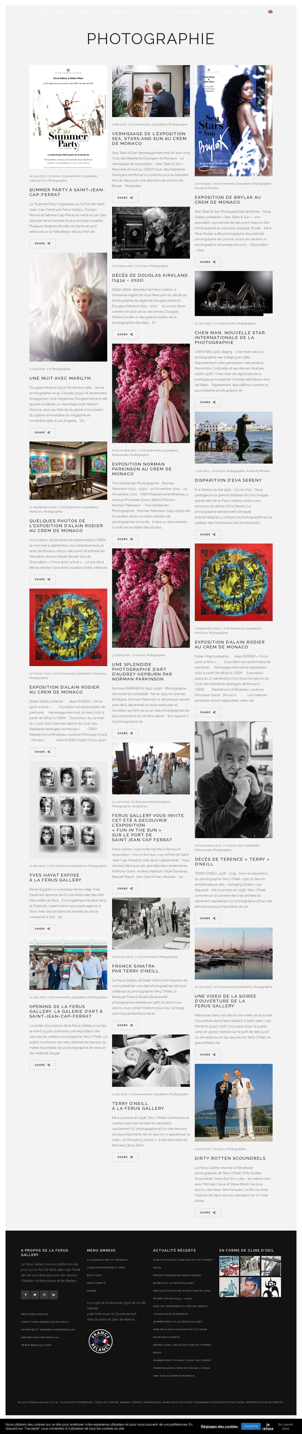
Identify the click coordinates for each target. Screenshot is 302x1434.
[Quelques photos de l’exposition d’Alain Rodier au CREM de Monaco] (68, 470)
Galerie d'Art (38, 180)
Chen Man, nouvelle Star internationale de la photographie (230, 337)
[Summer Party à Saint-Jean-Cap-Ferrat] (68, 117)
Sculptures (139, 806)
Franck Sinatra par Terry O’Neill (135, 968)
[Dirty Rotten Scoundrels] (234, 1103)
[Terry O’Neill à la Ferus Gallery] (151, 1060)
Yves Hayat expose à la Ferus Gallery (55, 877)
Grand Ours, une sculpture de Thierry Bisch (182, 1349)
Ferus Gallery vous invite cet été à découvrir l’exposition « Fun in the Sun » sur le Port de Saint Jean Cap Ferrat (148, 827)
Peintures (35, 511)
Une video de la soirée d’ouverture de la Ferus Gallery (225, 1001)
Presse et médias (206, 188)
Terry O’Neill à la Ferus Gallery (138, 1106)
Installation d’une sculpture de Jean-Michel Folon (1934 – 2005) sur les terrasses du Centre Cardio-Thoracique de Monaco (182, 1302)
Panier (92, 1291)
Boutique (94, 1275)
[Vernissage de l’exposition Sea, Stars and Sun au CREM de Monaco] (151, 91)
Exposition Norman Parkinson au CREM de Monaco (142, 469)
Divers (56, 176)
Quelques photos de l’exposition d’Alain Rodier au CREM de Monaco (66, 525)
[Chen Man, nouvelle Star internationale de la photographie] (234, 293)
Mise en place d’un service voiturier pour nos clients (180, 1333)
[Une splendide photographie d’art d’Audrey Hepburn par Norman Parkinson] (151, 598)
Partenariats (120, 455)
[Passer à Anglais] (270, 12)
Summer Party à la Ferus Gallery (178, 1321)
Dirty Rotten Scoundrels (230, 1158)
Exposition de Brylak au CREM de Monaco (228, 200)
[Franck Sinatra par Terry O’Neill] (151, 923)
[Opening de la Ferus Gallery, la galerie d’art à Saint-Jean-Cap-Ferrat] (68, 964)
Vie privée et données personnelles (48, 1329)
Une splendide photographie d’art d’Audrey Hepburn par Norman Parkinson (142, 671)
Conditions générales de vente (45, 1322)
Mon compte (96, 1283)
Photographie (57, 180)
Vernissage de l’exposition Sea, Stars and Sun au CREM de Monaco (149, 138)
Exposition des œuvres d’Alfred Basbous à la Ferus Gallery (177, 1279)
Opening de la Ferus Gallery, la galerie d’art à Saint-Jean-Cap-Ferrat (66, 1011)
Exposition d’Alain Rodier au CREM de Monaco (230, 644)
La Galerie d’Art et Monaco (107, 1260)
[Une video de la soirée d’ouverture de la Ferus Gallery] (234, 953)
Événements (71, 176)
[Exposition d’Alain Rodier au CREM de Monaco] (234, 582)
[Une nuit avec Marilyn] (68, 307)
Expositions (89, 176)
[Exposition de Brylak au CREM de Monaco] (234, 120)
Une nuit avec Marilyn (60, 378)
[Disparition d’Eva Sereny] (234, 438)
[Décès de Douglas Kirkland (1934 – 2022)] (151, 233)
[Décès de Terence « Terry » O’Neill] (234, 780)
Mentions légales (34, 1314)
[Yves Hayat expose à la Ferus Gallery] (68, 809)
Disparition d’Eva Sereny (228, 480)
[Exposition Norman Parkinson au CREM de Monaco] (151, 393)
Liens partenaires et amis (106, 1267)
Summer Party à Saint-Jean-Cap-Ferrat (182, 1360)
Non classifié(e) (249, 845)
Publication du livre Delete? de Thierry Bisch (183, 1264)
